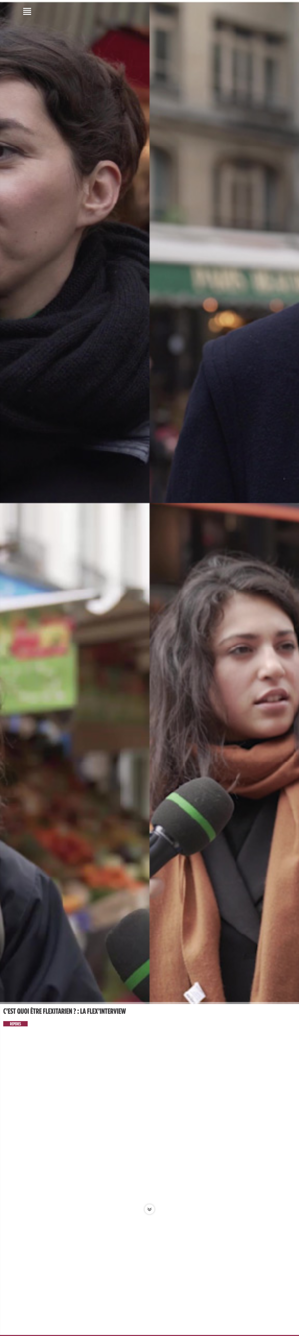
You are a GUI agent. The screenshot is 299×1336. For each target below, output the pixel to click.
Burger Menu (27, 11)
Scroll (149, 1209)
